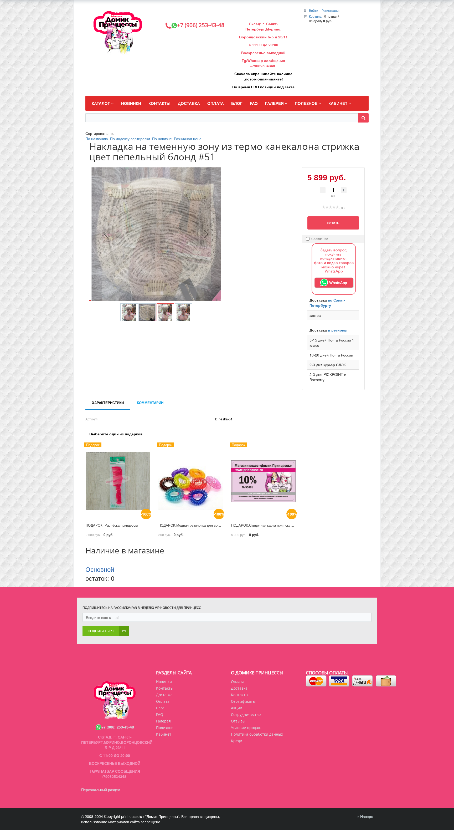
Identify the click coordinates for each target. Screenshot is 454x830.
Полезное (164, 727)
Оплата (237, 681)
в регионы (337, 330)
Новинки (164, 681)
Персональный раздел (100, 789)
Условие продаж (246, 727)
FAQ (159, 714)
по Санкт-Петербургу (327, 302)
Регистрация (331, 10)
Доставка (239, 688)
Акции (236, 707)
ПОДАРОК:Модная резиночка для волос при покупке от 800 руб (209, 525)
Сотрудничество (246, 714)
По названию (96, 138)
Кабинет (163, 734)
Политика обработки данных (257, 734)
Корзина (315, 16)
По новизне (162, 138)
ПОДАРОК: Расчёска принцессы (112, 525)
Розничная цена (188, 138)
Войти (314, 10)
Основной (99, 569)
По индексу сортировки (130, 138)
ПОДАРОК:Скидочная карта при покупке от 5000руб (272, 525)
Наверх (366, 816)
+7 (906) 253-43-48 (117, 727)
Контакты (239, 694)
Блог (160, 707)
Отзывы (238, 721)
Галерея (163, 721)
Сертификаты (243, 701)
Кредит (237, 740)
